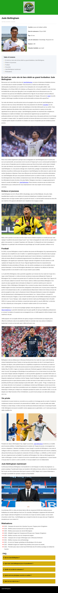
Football (7, 64)
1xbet (49, 96)
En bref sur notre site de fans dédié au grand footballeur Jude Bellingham (24, 60)
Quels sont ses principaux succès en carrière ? (18, 575)
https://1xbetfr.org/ (6, 310)
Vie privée (8, 67)
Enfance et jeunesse (10, 62)
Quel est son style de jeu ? (12, 581)
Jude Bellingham (27, 82)
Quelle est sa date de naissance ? (14, 569)
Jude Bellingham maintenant (13, 69)
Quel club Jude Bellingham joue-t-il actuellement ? (19, 563)
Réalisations (8, 71)
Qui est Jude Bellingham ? (12, 557)
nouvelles (45, 104)
